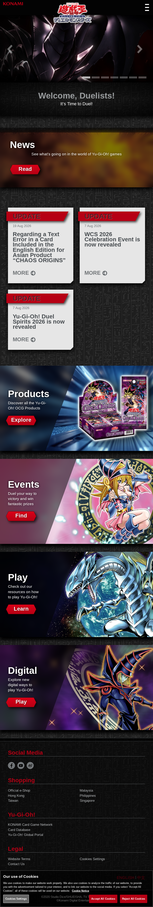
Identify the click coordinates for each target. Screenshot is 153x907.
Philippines (88, 796)
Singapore (87, 801)
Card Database (19, 830)
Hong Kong (16, 796)
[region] (76, 888)
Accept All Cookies (103, 898)
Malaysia (86, 790)
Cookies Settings (92, 859)
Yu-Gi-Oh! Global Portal (25, 835)
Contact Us (16, 864)
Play (21, 702)
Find (21, 516)
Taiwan (13, 801)
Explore (21, 420)
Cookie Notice (80, 890)
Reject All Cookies (133, 898)
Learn (21, 609)
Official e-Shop (19, 790)
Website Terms (19, 859)
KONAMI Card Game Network (30, 825)
